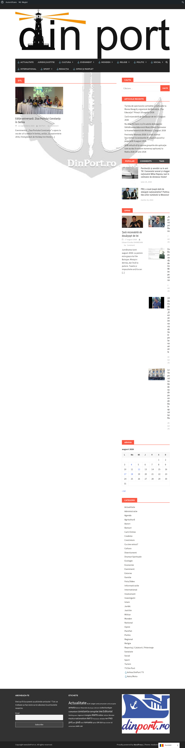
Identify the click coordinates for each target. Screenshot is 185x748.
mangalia (87, 715)
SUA (101, 722)
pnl (70, 722)
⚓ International (26, 69)
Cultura (127, 548)
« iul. (124, 491)
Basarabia (84, 708)
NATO (89, 718)
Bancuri (128, 527)
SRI (98, 722)
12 (139, 469)
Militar (127, 614)
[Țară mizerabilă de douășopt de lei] (132, 221)
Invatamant (130, 593)
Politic (127, 635)
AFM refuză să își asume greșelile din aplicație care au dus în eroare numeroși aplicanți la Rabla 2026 (145, 148)
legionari (81, 715)
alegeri (93, 704)
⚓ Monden (104, 62)
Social (127, 655)
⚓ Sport (45, 69)
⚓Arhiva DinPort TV (134, 672)
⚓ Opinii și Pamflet (83, 69)
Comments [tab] (146, 161)
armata (72, 707)
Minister (111, 715)
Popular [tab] (129, 161)
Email (17, 713)
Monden (128, 618)
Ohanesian (96, 719)
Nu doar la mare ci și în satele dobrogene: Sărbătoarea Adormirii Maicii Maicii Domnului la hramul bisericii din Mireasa (145, 127)
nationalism (81, 718)
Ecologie (128, 560)
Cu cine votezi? (131, 544)
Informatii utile (131, 585)
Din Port (42, 126)
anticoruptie (111, 704)
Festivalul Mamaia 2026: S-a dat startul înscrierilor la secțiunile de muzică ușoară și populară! (144, 137)
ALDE (88, 704)
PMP (106, 719)
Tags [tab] (161, 161)
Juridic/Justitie (46, 62)
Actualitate (129, 507)
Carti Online (130, 532)
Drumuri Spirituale (133, 556)
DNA (100, 711)
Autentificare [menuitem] (11, 2)
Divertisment (130, 552)
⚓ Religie (122, 62)
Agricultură (129, 519)
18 (132, 474)
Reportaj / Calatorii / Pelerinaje (139, 647)
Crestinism (129, 540)
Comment (55, 126)
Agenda (127, 515)
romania (88, 722)
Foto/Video (129, 581)
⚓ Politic (139, 62)
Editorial (107, 711)
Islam (127, 602)
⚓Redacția (62, 69)
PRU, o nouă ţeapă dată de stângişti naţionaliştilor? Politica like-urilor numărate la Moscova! (155, 192)
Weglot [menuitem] (25, 2)
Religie (127, 643)
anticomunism (101, 703)
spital (94, 723)
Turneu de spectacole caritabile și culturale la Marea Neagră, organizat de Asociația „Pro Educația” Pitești (145, 109)
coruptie (94, 711)
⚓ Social (156, 62)
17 (125, 474)
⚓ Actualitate (25, 62)
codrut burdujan (106, 708)
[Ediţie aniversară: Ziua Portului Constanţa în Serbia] (39, 100)
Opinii (127, 626)
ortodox (102, 719)
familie (71, 715)
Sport (127, 659)
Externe (128, 573)
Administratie (130, 511)
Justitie (128, 610)
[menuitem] (2, 2)
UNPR (77, 726)
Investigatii (129, 598)
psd (78, 722)
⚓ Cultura (65, 62)
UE (112, 723)
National (128, 622)
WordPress (138, 744)
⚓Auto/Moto (130, 676)
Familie (127, 577)
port (74, 723)
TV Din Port (129, 668)
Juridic (127, 606)
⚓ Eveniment (84, 62)
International (130, 589)
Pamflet (128, 631)
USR (81, 726)
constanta (83, 711)
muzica (72, 718)
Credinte (128, 536)
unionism (72, 726)
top (104, 723)
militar (100, 715)
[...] (53, 136)
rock (81, 723)
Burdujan (91, 708)
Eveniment (129, 569)
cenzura (96, 708)
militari (106, 715)
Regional (128, 639)
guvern (75, 715)
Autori (127, 523)
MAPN (95, 714)
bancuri (78, 708)
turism (108, 723)
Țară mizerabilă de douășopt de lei (140, 116)
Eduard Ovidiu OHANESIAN (132, 242)
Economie (129, 565)
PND (110, 718)
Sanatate (128, 651)
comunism (73, 711)
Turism (127, 664)
